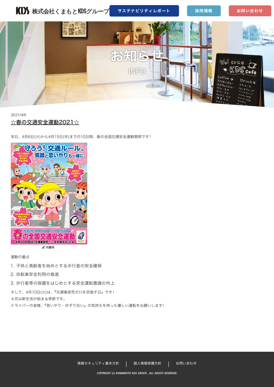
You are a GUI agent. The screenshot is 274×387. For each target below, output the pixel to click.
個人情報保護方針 (147, 363)
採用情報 (204, 11)
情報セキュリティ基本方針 (98, 363)
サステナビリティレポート (144, 11)
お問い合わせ (250, 11)
